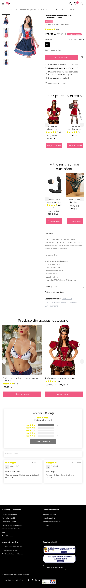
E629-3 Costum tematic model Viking (74, 128)
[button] (50, 29)
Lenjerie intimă (51, 306)
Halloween (72, 302)
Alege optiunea (54, 145)
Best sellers (67, 299)
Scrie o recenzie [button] (43, 441)
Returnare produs (55, 567)
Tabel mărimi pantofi (9, 550)
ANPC (4, 532)
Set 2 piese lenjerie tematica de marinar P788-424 (20, 379)
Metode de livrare (49, 514)
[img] (10, 463)
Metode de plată (49, 518)
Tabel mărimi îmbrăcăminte (12, 547)
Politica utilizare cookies (10, 529)
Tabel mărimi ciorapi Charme (12, 554)
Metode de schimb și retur (52, 521)
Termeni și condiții (8, 518)
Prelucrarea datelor (9, 521)
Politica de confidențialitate (12, 525)
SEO (20, 575)
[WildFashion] (8, 3)
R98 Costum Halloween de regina (52, 128)
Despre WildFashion (9, 514)
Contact (46, 525)
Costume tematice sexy (55, 302)
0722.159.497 (72, 65)
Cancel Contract (7, 536)
